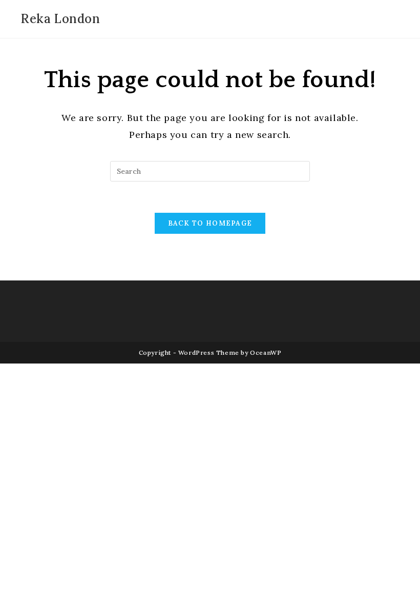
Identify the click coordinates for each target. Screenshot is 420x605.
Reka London (60, 19)
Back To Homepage (210, 223)
